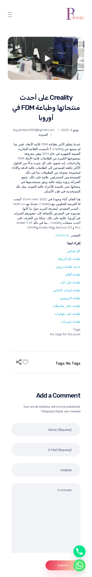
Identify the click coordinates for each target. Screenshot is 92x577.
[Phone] (79, 551)
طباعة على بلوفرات (67, 314)
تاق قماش (73, 251)
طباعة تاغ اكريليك (68, 259)
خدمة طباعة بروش (68, 267)
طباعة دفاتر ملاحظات (66, 306)
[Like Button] (25, 362)
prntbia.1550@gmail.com (36, 130)
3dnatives (62, 235)
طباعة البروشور (70, 298)
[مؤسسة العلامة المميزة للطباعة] (75, 14)
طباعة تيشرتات (70, 322)
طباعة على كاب (70, 282)
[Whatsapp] (79, 565)
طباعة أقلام (72, 274)
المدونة (43, 135)
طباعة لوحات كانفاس (66, 290)
